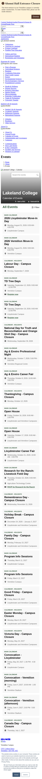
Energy (7, 77)
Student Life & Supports (13, 109)
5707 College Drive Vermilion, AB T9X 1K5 (9, 750)
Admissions (9, 44)
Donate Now (10, 24)
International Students (12, 56)
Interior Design (10, 92)
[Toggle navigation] (2, 30)
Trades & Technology (12, 98)
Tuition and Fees (10, 54)
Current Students (6, 22)
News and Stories (11, 146)
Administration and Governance (16, 138)
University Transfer (11, 100)
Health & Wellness (11, 86)
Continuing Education (12, 73)
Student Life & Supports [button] (9, 104)
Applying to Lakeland (12, 46)
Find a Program (10, 67)
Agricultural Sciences (12, 69)
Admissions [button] (5, 39)
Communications (11, 144)
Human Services (10, 88)
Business (8, 71)
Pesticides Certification (13, 96)
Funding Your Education (13, 50)
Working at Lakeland (12, 151)
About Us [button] (4, 126)
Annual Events (10, 134)
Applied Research (18, 22)
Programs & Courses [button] (8, 61)
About (7, 164)
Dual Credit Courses (12, 75)
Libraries (8, 119)
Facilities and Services (12, 149)
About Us (8, 132)
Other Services (10, 123)
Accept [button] (16, 775)
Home (7, 162)
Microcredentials (10, 94)
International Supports (12, 115)
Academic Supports (12, 111)
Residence (8, 121)
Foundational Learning (13, 83)
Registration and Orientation (14, 58)
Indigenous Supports (12, 113)
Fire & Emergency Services (14, 81)
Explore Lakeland (11, 48)
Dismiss (36, 17)
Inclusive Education (12, 90)
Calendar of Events (11, 136)
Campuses (8, 140)
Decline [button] (25, 775)
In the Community (11, 148)
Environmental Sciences (13, 79)
